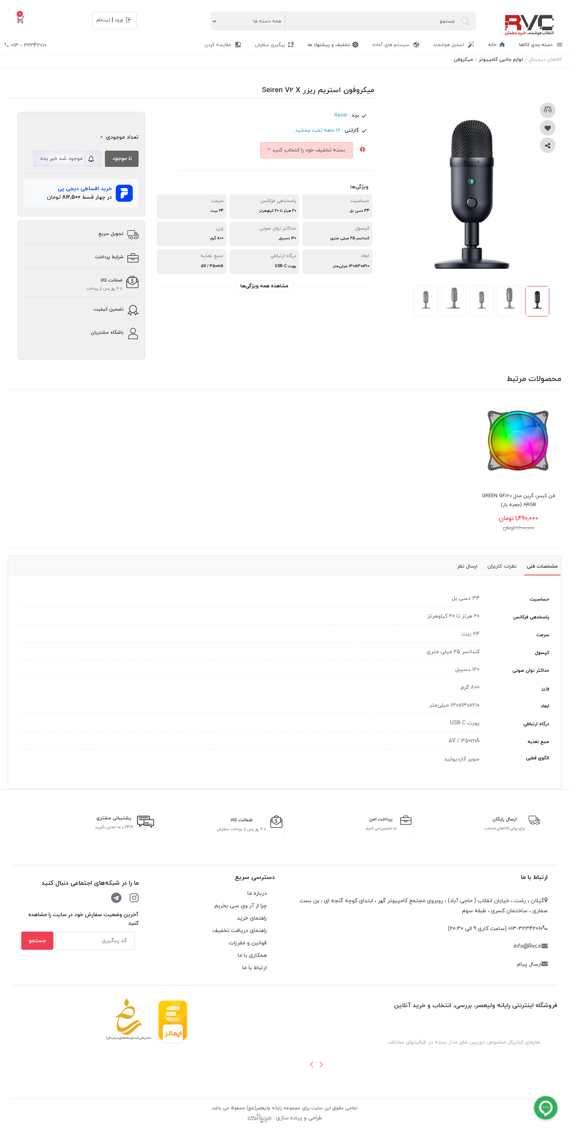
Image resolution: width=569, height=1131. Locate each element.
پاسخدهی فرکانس (531, 617)
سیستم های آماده (391, 45)
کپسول (542, 653)
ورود (119, 20)
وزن (545, 688)
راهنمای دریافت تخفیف (240, 930)
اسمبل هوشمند (449, 45)
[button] (311, 1064)
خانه (492, 45)
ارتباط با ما (534, 877)
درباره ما (257, 893)
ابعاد (545, 706)
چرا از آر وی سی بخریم (240, 906)
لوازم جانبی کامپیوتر (501, 59)
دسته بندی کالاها (536, 45)
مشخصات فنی (542, 566)
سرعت (542, 635)
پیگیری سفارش (270, 45)
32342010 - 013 (28, 45)
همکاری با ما (252, 955)
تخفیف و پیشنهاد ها (329, 45)
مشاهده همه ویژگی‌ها (264, 286)
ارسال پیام (529, 964)
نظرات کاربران (502, 566)
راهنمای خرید (252, 918)
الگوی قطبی (537, 758)
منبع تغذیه (538, 742)
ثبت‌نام (103, 20)
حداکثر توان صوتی (530, 671)
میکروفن (463, 59)
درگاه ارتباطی (536, 724)
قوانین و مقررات (248, 943)
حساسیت (539, 599)
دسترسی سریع (255, 877)
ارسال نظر (467, 566)
